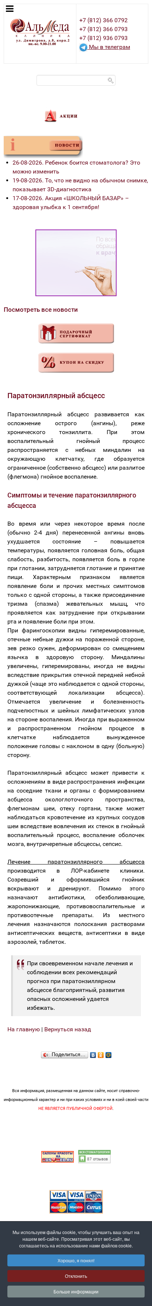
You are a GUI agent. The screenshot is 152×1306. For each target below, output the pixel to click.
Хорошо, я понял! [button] (76, 1260)
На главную (23, 1029)
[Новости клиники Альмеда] (43, 146)
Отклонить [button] (76, 1276)
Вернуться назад (67, 1029)
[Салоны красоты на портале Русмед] (57, 1156)
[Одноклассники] (101, 1053)
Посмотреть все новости (41, 309)
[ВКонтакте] (93, 1053)
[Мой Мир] (109, 1053)
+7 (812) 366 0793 (103, 29)
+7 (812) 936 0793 (103, 38)
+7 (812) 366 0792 (103, 20)
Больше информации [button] (76, 1291)
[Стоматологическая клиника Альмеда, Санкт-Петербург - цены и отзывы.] (94, 1156)
